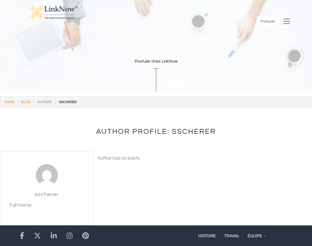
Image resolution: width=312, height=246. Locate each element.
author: (44, 102)
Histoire (207, 235)
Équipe (255, 235)
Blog (26, 102)
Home (9, 102)
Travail (231, 235)
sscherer (68, 102)
